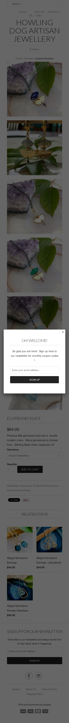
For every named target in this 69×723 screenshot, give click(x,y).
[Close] (63, 332)
